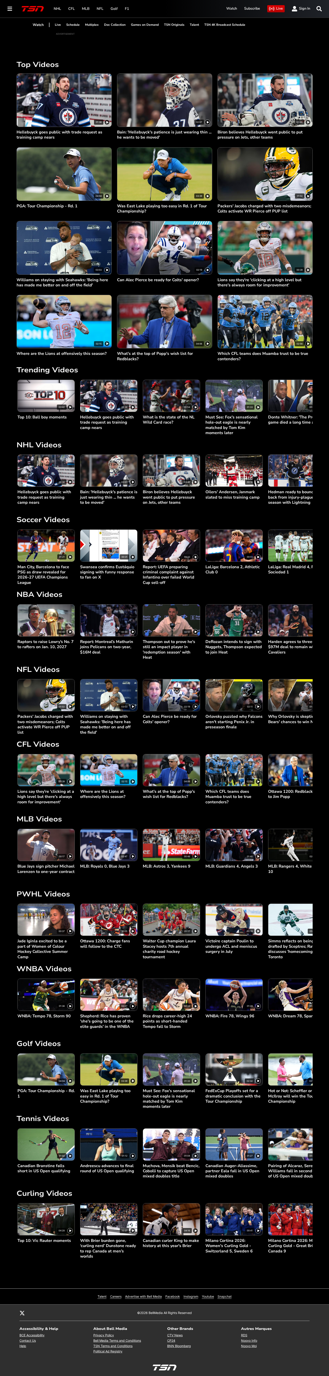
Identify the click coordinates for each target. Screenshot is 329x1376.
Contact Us (27, 1340)
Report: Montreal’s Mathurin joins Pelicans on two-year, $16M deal (106, 647)
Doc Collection (115, 25)
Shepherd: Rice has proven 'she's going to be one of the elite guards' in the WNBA (107, 1021)
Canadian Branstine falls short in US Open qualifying (43, 1168)
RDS (244, 1335)
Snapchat (225, 1296)
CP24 (171, 1340)
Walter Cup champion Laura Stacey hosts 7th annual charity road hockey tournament (169, 949)
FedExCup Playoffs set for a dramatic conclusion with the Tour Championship (233, 1096)
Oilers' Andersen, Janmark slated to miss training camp (232, 494)
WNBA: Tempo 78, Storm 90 (44, 1016)
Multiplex (92, 25)
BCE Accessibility (32, 1335)
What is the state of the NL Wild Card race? (168, 420)
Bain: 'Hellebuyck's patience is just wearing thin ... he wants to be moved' (164, 135)
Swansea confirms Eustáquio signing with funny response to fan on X (107, 572)
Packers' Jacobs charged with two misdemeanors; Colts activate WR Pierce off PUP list (264, 209)
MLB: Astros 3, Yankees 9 (166, 866)
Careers (116, 1296)
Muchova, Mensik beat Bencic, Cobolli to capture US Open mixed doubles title (171, 1171)
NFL (100, 8)
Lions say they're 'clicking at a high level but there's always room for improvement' (259, 282)
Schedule (73, 25)
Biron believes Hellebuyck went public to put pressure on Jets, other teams (260, 135)
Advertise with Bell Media (143, 1296)
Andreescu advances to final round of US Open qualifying (107, 1168)
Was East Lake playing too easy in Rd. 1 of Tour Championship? (162, 209)
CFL (71, 8)
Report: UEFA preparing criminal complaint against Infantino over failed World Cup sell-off (168, 574)
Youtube (208, 1296)
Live (279, 8)
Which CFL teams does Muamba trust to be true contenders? (263, 356)
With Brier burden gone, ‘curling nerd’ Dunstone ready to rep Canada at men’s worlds (108, 1248)
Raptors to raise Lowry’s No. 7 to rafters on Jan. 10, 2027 (45, 644)
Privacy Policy (103, 1335)
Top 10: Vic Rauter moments (44, 1240)
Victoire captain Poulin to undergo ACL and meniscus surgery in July (231, 946)
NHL (57, 8)
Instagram (191, 1296)
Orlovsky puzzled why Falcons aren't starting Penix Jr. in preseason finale (234, 722)
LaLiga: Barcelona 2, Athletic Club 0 (232, 569)
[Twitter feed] (22, 1312)
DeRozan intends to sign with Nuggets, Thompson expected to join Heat (233, 647)
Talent (194, 25)
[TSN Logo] (32, 9)
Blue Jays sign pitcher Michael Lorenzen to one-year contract (46, 869)
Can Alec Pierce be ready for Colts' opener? (158, 280)
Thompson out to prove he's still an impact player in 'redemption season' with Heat (169, 649)
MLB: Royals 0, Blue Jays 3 (105, 866)
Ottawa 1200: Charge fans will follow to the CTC (105, 944)
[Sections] (9, 8)
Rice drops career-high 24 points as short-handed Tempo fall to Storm (167, 1021)
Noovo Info (249, 1340)
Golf (114, 8)
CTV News (175, 1335)
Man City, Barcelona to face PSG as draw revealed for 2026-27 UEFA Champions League (43, 574)
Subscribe (252, 8)
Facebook (172, 1296)
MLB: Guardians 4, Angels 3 (231, 866)
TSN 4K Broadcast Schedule (224, 25)
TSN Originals (174, 25)
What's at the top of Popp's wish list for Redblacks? (155, 356)
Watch (231, 8)
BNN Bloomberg (179, 1346)
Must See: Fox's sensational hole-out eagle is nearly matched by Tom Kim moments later (231, 425)
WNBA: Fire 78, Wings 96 (229, 1016)
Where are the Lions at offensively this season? (62, 353)
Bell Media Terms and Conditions (117, 1340)
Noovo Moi (249, 1346)
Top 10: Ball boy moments (42, 417)
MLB (86, 8)
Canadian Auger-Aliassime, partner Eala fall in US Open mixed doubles (232, 1171)
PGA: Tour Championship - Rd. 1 (47, 206)
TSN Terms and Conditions (112, 1346)
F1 (127, 8)
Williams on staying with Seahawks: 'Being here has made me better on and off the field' (62, 282)
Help (22, 1346)
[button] (304, 408)
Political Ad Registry (107, 1351)
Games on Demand (145, 25)
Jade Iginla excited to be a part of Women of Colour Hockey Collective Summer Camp (42, 949)
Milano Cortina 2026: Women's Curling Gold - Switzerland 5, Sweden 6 (229, 1246)
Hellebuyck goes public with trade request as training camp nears (59, 135)
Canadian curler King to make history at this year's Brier (171, 1243)
